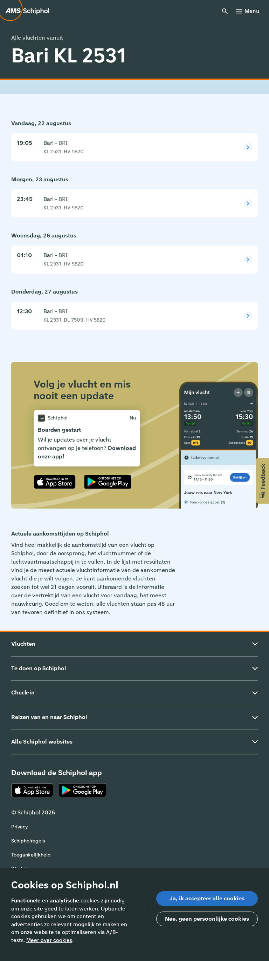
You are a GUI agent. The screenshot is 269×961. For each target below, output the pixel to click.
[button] (262, 481)
